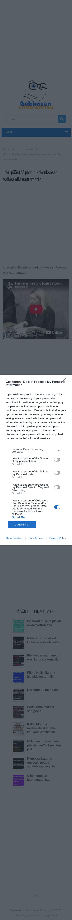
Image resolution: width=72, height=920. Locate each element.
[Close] (64, 382)
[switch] (57, 460)
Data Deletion (14, 538)
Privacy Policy (57, 538)
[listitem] (36, 450)
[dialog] (36, 460)
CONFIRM (22, 524)
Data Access (35, 538)
